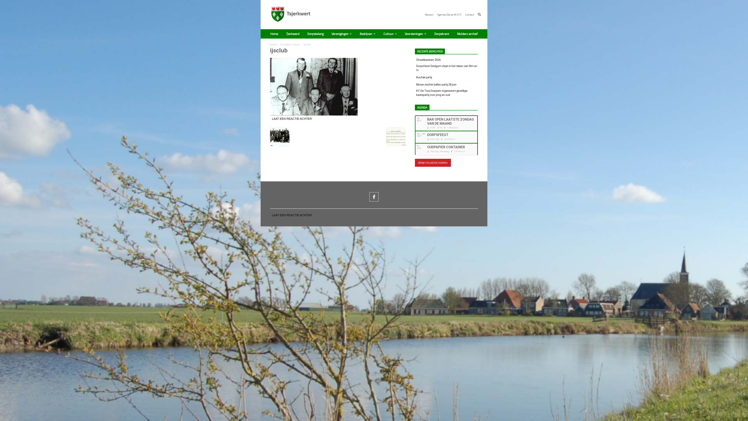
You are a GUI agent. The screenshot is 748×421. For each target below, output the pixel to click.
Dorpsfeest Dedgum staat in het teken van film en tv (446, 68)
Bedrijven (366, 34)
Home (274, 34)
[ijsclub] (314, 114)
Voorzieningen (414, 34)
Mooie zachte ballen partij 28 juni (436, 84)
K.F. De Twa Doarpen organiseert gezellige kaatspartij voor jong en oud (442, 92)
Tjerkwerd (292, 34)
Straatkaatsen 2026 (428, 59)
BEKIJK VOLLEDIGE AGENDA (433, 162)
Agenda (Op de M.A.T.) (449, 15)
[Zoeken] (479, 14)
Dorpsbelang (315, 34)
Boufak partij (424, 77)
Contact (469, 15)
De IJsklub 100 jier (290, 44)
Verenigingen (340, 34)
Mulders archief (467, 34)
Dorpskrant (441, 34)
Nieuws (429, 15)
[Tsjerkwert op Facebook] (374, 196)
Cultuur (389, 34)
